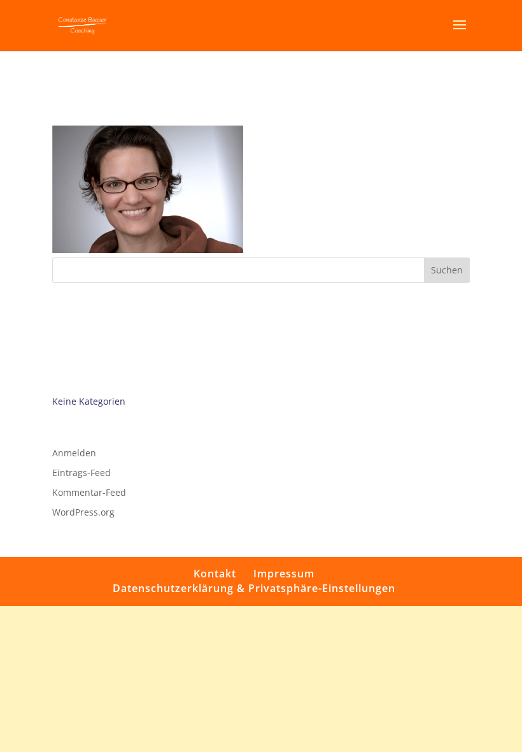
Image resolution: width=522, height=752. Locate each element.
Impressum (283, 574)
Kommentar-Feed (89, 492)
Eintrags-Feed (81, 472)
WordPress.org (83, 512)
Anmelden (74, 453)
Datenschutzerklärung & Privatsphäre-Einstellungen (254, 588)
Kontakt (215, 574)
